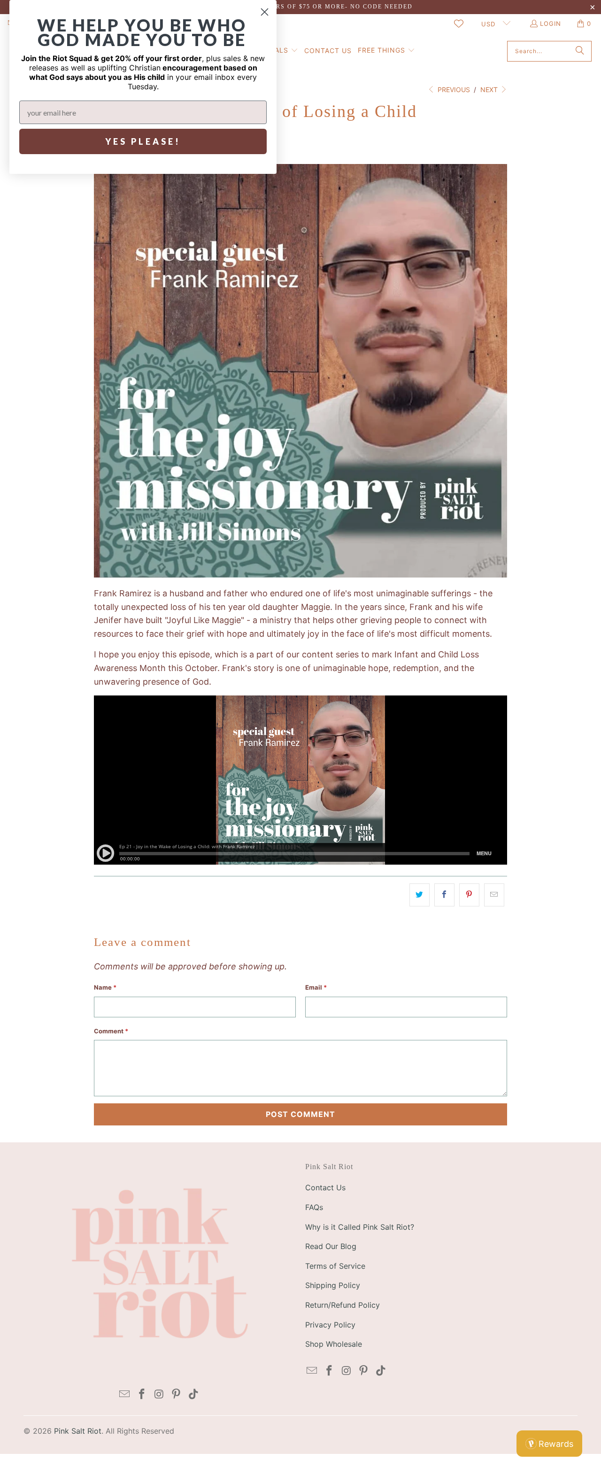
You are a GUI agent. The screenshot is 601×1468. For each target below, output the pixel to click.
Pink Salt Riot (77, 1431)
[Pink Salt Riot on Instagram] (159, 1394)
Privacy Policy (330, 1324)
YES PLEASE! (143, 141)
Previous (453, 90)
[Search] (580, 51)
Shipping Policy (332, 1285)
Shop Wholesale (333, 1344)
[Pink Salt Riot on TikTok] (194, 1394)
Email (316, 987)
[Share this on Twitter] (419, 894)
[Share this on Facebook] (444, 894)
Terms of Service (335, 1266)
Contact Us (325, 1187)
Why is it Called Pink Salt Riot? (359, 1227)
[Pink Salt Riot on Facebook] (142, 1394)
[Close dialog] (264, 12)
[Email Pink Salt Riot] (125, 1394)
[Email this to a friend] (494, 894)
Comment (111, 1031)
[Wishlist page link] (458, 23)
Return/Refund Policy (342, 1305)
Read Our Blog (330, 1246)
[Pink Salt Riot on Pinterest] (177, 1394)
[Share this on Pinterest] (469, 894)
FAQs (314, 1207)
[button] (386, 51)
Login (550, 23)
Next (490, 90)
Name (105, 987)
